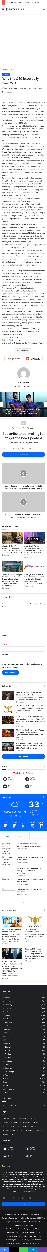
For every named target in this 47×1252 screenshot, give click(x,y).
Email (4, 645)
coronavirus (22, 1119)
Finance (8, 1008)
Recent (22, 836)
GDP (6, 1012)
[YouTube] (28, 386)
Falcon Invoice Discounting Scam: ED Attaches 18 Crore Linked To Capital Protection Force (34, 934)
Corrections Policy (36, 1240)
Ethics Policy (24, 1240)
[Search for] (44, 10)
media (14, 1130)
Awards (18, 1243)
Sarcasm (6, 1040)
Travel (7, 1075)
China (14, 1119)
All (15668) (23, 756)
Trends (12, 69)
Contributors (24, 350)
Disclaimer (10, 1243)
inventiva (33, 1126)
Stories (5, 1078)
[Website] (15, 386)
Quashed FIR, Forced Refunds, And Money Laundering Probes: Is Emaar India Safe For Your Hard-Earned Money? (35, 953)
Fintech (7, 1050)
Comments (38, 836)
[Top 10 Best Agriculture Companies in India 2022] (8, 861)
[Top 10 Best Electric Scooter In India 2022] (8, 892)
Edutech (8, 1047)
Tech (5, 1082)
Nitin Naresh (9, 88)
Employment (7, 1022)
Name (4, 635)
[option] (23, 404)
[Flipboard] (33, 358)
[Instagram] (31, 386)
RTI (4, 1036)
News (21, 1130)
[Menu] (3, 10)
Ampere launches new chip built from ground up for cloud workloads (29, 870)
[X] (22, 386)
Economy (8, 1005)
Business (6, 998)
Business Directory (29, 1243)
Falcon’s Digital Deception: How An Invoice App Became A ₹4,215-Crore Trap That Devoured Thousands (30, 708)
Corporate (9, 1001)
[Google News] (13, 358)
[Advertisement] (23, 40)
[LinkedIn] (25, 386)
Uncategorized (8, 1089)
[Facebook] (18, 386)
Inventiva (9, 343)
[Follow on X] (14, 88)
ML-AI (7, 1065)
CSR (7, 1229)
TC (12, 1134)
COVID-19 (33, 1119)
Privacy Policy (23, 1229)
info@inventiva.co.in (28, 1191)
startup (38, 1130)
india (18, 1126)
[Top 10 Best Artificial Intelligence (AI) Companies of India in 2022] (8, 849)
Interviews (7, 1033)
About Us (13, 1229)
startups (5, 1134)
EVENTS (6, 1026)
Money (7, 1015)
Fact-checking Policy (11, 1240)
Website (5, 654)
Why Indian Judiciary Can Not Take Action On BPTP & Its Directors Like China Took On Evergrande (30, 745)
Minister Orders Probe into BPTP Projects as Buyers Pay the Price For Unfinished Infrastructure (12, 549)
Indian (25, 1126)
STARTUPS (7, 1043)
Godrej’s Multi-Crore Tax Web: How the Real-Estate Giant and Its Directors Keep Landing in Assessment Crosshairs (34, 579)
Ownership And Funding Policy (30, 1236)
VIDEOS (6, 1093)
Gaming (8, 1057)
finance (35, 1122)
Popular (7, 836)
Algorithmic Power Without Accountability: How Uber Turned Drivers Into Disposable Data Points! (34, 550)
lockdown (6, 1130)
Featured (6, 1029)
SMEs (7, 1019)
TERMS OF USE (11, 1236)
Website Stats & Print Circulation (28, 1232)
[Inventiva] (15, 9)
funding (5, 1126)
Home (6, 69)
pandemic (29, 1130)
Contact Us (11, 1232)
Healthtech (9, 1061)
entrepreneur (26, 1122)
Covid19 (5, 1122)
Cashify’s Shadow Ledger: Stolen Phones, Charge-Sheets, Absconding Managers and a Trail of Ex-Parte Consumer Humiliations (12, 580)
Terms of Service (36, 1229)
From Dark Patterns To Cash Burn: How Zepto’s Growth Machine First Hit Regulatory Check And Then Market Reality (23, 410)
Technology (9, 1072)
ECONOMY (14, 1122)
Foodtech (8, 1054)
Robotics (8, 1068)
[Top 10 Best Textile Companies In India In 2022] (8, 882)
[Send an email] (16, 88)
